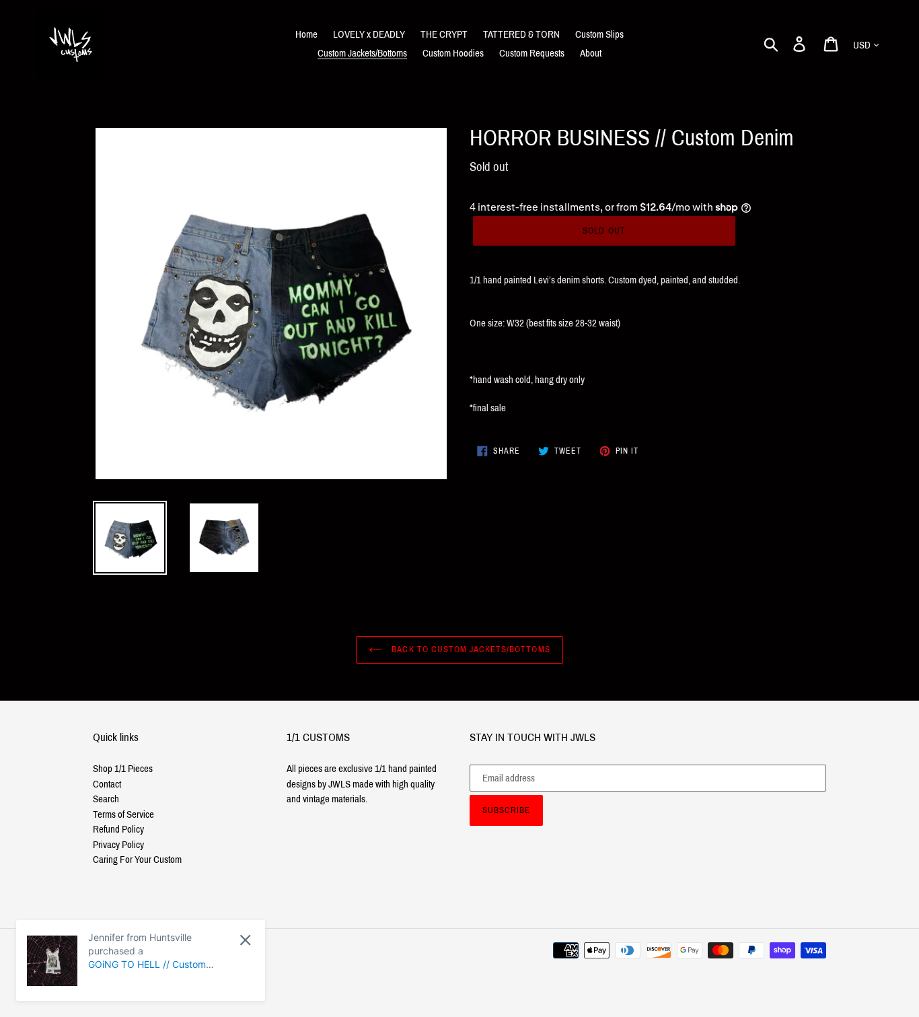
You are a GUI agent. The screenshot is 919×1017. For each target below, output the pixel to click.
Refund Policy (118, 829)
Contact (107, 784)
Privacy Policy (118, 844)
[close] (245, 940)
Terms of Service (123, 814)
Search (106, 799)
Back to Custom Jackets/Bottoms (469, 649)
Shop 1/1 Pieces (123, 768)
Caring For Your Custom (137, 859)
